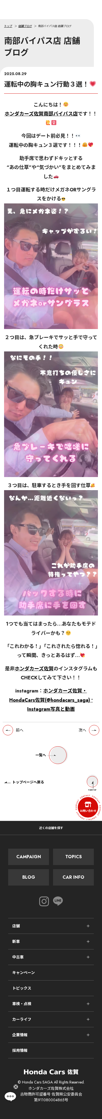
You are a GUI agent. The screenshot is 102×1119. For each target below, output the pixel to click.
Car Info (73, 877)
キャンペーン (23, 972)
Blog (28, 877)
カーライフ (21, 1019)
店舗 (16, 926)
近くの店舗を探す (51, 828)
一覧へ (40, 755)
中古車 (18, 957)
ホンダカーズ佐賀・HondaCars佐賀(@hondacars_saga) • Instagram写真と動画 (51, 700)
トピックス (21, 988)
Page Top (92, 790)
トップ (8, 26)
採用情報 (19, 1050)
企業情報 (19, 1035)
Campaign (28, 857)
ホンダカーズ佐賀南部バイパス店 (41, 113)
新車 (16, 941)
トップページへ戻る (28, 782)
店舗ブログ (25, 26)
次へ (82, 730)
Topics (73, 857)
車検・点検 (21, 1003)
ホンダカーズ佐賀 (34, 668)
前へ (19, 730)
